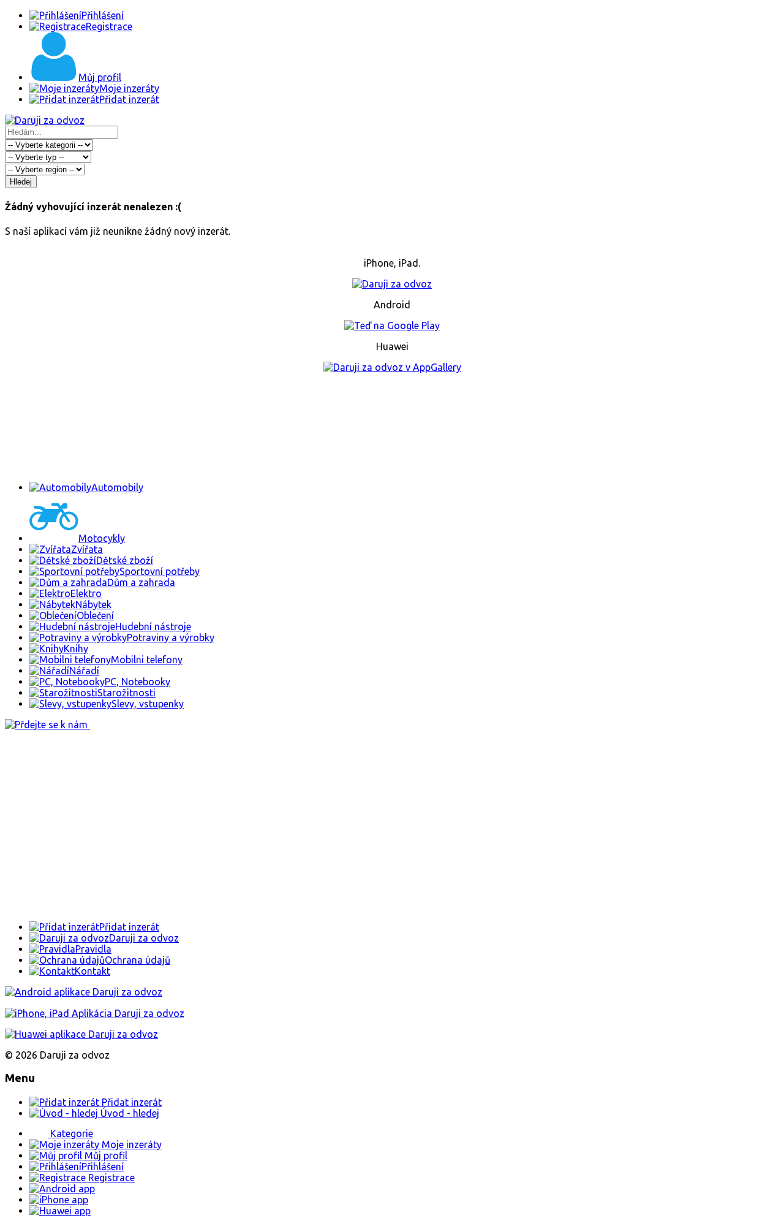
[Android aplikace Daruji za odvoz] (83, 991)
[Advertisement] (392, 427)
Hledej (21, 181)
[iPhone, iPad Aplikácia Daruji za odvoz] (94, 1013)
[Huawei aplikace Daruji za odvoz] (81, 1034)
